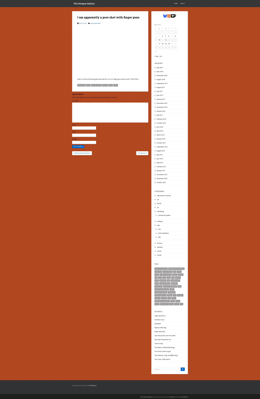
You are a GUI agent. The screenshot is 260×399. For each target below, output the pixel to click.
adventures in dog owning (176, 269)
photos (169, 295)
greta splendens (164, 283)
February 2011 (161, 167)
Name (74, 125)
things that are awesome (162, 301)
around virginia (167, 272)
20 (169, 44)
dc (156, 277)
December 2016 (162, 103)
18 (162, 44)
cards (156, 274)
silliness (105, 85)
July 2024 (160, 67)
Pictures (159, 243)
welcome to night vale (167, 304)
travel (172, 301)
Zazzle (159, 255)
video (115, 85)
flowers (178, 277)
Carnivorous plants (164, 215)
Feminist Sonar (159, 320)
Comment (76, 101)
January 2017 (161, 99)
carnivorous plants (165, 274)
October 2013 (161, 143)
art (158, 199)
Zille (159, 237)
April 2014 (160, 131)
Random (160, 247)
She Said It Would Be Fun (162, 339)
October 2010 (161, 182)
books (179, 272)
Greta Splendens (95, 23)
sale (169, 298)
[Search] (183, 369)
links (179, 286)
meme (172, 289)
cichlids (180, 274)
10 (159, 40)
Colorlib (171, 397)
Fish (159, 229)
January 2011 (161, 171)
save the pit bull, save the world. (165, 336)
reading (164, 298)
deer (159, 277)
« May (156, 56)
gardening (163, 280)
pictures (157, 298)
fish (173, 277)
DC (158, 207)
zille (181, 304)
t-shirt (174, 298)
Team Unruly (158, 343)
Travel (159, 251)
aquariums (158, 272)
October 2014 (161, 123)
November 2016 (162, 107)
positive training (96, 85)
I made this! (158, 286)
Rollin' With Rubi (159, 332)
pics (174, 295)
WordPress (184, 397)
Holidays (160, 221)
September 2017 (162, 83)
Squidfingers (93, 385)
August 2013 (161, 151)
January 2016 (161, 111)
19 (166, 44)
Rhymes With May (160, 328)
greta (88, 85)
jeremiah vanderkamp (170, 286)
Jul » (161, 56)
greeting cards (175, 280)
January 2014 (161, 139)
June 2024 (160, 71)
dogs (168, 277)
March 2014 (161, 135)
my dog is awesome (161, 292)
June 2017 (160, 95)
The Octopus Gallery (84, 3)
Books (159, 203)
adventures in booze (161, 269)
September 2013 (162, 147)
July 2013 (160, 155)
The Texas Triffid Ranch (162, 359)
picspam (180, 295)
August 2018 (161, 79)
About (183, 3)
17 (159, 44)
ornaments (171, 292)
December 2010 (162, 174)
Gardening (160, 211)
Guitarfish (157, 324)
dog (164, 277)
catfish (175, 274)
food (156, 280)
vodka (157, 304)
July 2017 (160, 91)
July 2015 (160, 115)
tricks (110, 85)
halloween (174, 283)
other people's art (160, 295)
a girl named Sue (159, 316)
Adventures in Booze (164, 196)
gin (168, 280)
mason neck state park (161, 289)
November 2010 (162, 178)
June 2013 (160, 159)
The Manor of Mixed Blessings (164, 347)
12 (166, 40)
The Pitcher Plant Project (162, 351)
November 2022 (162, 75)
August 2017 (161, 87)
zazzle (176, 304)
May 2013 (160, 163)
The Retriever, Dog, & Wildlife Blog (165, 355)
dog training (81, 85)
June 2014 (160, 127)
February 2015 (161, 119)
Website (74, 139)
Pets (158, 225)
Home (176, 3)
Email (74, 132)
